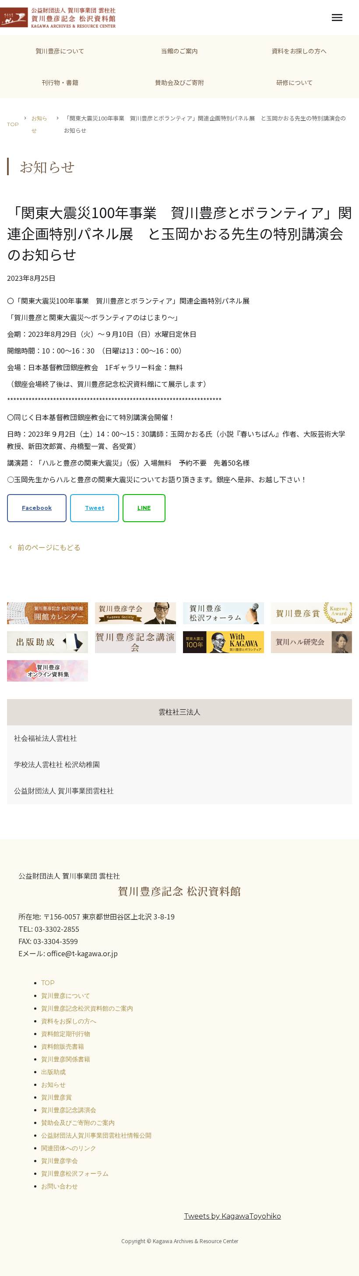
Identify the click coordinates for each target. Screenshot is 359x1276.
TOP (13, 124)
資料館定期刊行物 (65, 1034)
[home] (58, 17)
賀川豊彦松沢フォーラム (75, 1173)
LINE (144, 508)
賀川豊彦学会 (59, 1161)
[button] (337, 17)
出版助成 (53, 1072)
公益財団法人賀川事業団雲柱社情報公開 (96, 1135)
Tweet (94, 508)
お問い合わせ (59, 1186)
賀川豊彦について (65, 996)
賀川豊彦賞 (56, 1097)
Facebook (37, 508)
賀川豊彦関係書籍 (65, 1059)
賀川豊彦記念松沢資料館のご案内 (87, 1008)
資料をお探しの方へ (68, 1021)
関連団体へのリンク (68, 1148)
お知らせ (39, 124)
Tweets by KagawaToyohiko (232, 1216)
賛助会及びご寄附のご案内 (78, 1123)
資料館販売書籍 (62, 1046)
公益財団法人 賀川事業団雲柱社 (64, 791)
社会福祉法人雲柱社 (45, 738)
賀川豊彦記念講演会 (68, 1110)
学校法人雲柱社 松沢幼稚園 (57, 764)
